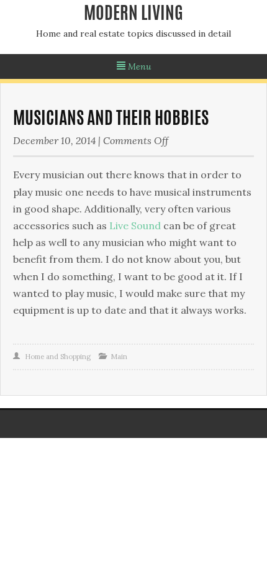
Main (119, 356)
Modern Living (133, 15)
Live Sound (135, 225)
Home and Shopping (58, 356)
